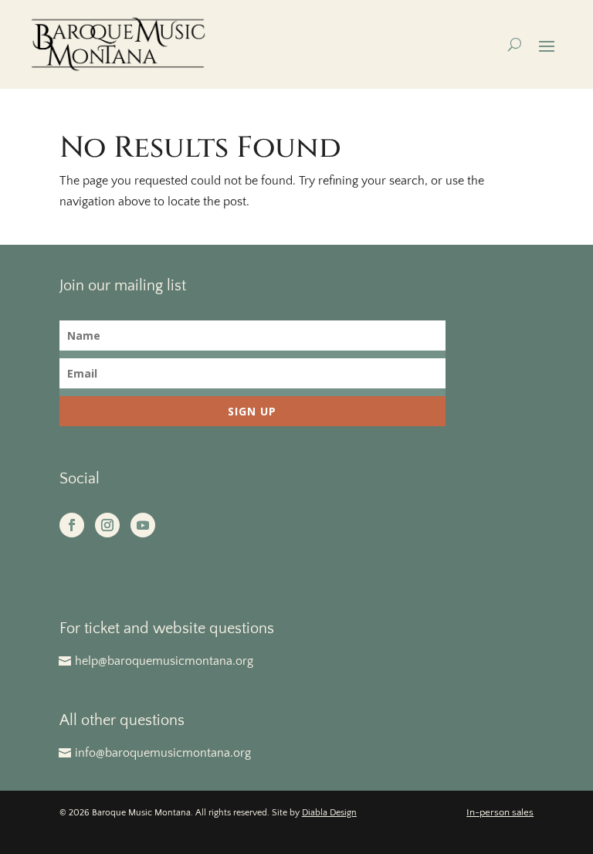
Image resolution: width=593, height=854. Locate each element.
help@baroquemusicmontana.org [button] (164, 661)
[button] (546, 44)
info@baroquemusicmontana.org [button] (163, 753)
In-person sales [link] (500, 812)
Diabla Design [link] (329, 813)
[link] (117, 44)
